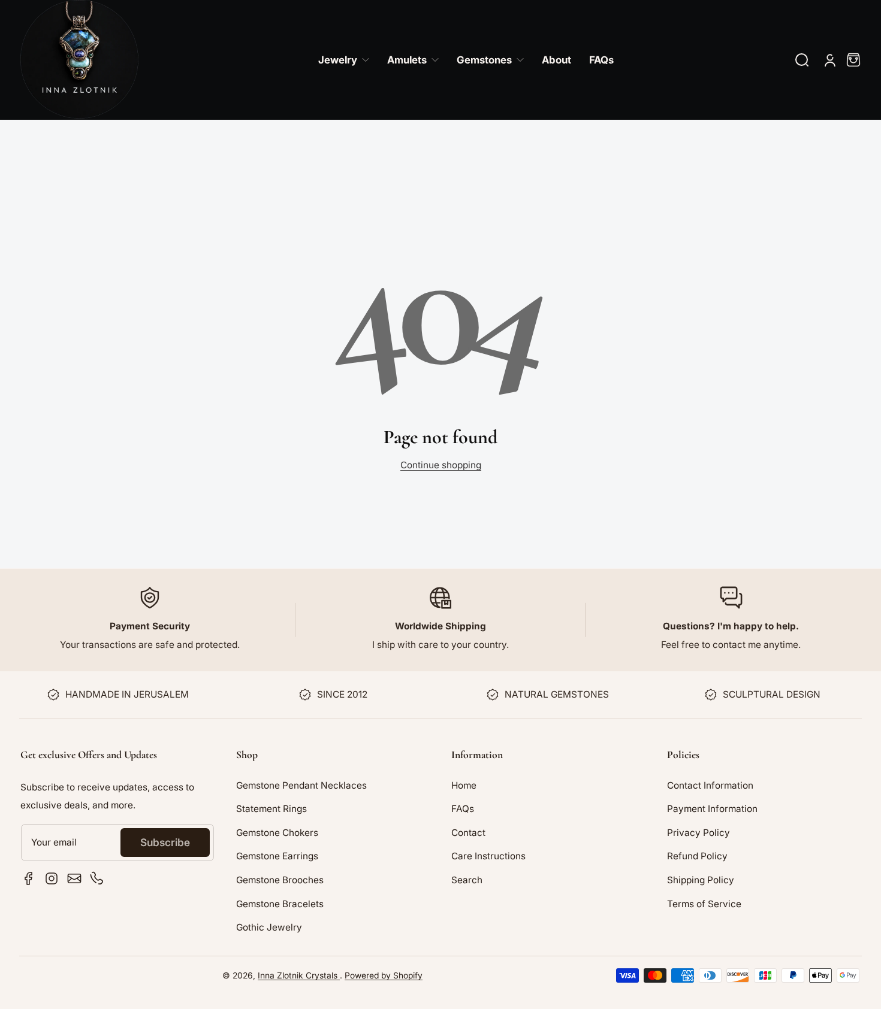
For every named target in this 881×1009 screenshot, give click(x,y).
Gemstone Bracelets (280, 904)
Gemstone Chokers (277, 832)
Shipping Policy (700, 880)
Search (466, 880)
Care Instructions (488, 856)
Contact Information (710, 785)
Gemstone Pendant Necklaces (301, 785)
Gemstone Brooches (280, 880)
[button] (801, 59)
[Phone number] (97, 878)
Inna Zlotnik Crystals (299, 975)
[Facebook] (29, 878)
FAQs (462, 808)
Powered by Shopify (384, 975)
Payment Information (712, 808)
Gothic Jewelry (269, 927)
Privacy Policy (698, 832)
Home (463, 785)
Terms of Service (704, 904)
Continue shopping (440, 465)
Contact (468, 832)
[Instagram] (51, 878)
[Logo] (79, 60)
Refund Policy (697, 856)
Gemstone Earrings (277, 856)
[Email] (74, 878)
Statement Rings (271, 808)
